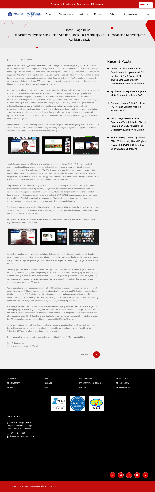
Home (69, 30)
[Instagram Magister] (121, 475)
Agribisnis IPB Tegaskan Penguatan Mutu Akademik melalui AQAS (129, 93)
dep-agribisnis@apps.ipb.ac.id (22, 436)
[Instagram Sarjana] (112, 475)
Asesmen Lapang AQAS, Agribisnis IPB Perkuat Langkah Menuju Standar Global (128, 106)
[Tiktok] (145, 475)
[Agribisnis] (129, 475)
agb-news (83, 30)
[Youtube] (137, 475)
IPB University (98, 4)
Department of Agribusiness (75, 4)
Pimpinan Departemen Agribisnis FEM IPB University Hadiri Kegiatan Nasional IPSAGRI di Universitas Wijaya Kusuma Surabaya (129, 143)
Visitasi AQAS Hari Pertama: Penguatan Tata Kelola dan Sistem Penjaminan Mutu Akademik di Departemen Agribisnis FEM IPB (128, 124)
